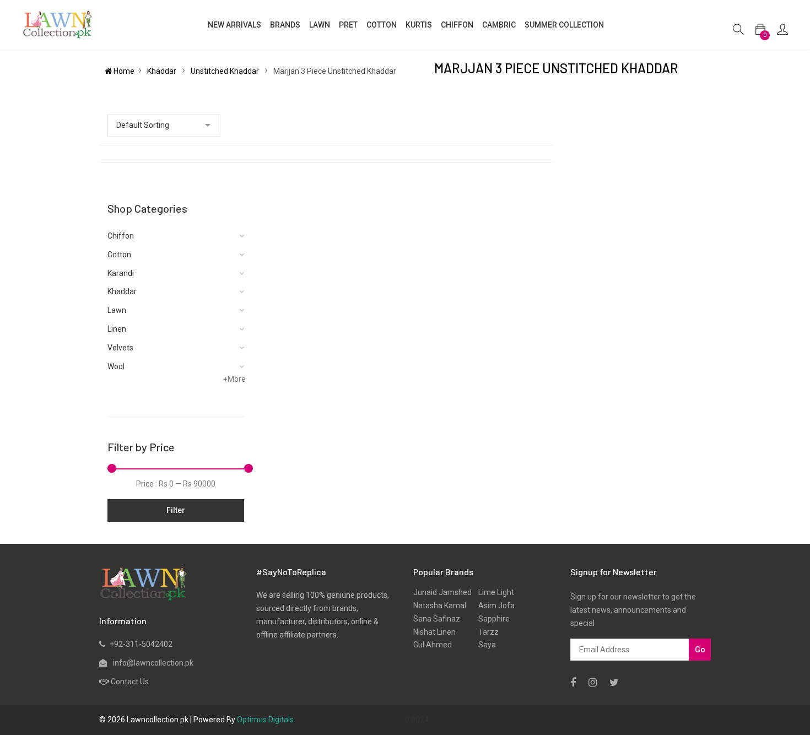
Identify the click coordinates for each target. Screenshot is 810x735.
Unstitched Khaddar (226, 71)
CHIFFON (457, 24)
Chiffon (120, 235)
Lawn (116, 310)
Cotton (119, 254)
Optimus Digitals (265, 719)
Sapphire (491, 618)
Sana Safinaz (436, 618)
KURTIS (419, 24)
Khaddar (162, 71)
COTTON (381, 24)
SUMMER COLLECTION (564, 24)
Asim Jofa (493, 605)
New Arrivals (234, 24)
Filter (175, 510)
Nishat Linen (434, 632)
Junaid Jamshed (442, 592)
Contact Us (130, 681)
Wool (116, 366)
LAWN (319, 24)
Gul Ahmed (432, 644)
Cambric (499, 24)
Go (700, 649)
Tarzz (485, 632)
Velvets (120, 347)
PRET (348, 24)
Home (123, 71)
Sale (622, 30)
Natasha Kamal (439, 605)
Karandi (120, 273)
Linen (116, 329)
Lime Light (493, 592)
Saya (484, 644)
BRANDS (285, 24)
